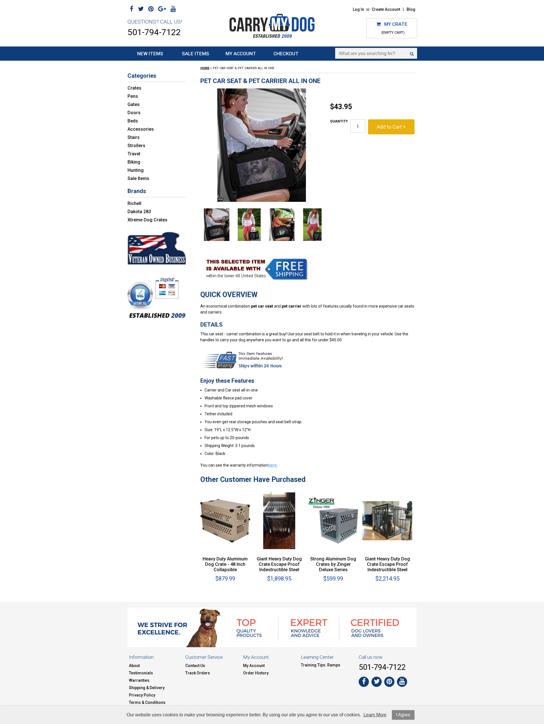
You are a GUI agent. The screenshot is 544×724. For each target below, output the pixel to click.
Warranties (139, 680)
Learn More (375, 714)
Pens (133, 96)
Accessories (141, 129)
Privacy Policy (142, 695)
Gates (134, 104)
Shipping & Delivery (147, 687)
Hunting (136, 170)
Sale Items (195, 53)
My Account (241, 53)
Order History (256, 673)
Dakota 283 (139, 211)
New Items (150, 53)
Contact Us (195, 665)
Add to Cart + (391, 127)
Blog (411, 9)
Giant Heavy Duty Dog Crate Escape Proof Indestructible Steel (279, 564)
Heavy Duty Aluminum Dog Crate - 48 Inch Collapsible (225, 564)
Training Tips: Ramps (320, 665)
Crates (134, 88)
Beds (133, 121)
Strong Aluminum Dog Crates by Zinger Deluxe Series (333, 564)
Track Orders (197, 673)
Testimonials (141, 673)
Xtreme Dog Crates (147, 220)
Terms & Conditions (147, 702)
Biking (134, 162)
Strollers (136, 145)
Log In (358, 9)
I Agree (403, 714)
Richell (134, 203)
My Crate (394, 24)
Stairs (134, 137)
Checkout (286, 53)
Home (204, 68)
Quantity (339, 121)
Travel (134, 153)
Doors (134, 112)
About (134, 665)
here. (273, 465)
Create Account (386, 9)
